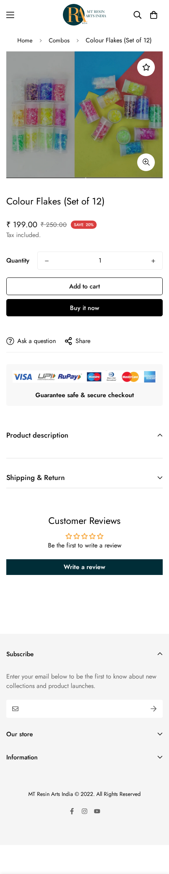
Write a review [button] (84, 566)
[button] (154, 15)
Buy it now (84, 307)
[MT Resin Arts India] (84, 14)
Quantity (17, 260)
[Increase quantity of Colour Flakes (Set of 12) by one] (153, 261)
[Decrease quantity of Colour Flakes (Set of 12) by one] (47, 261)
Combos (59, 40)
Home (25, 40)
